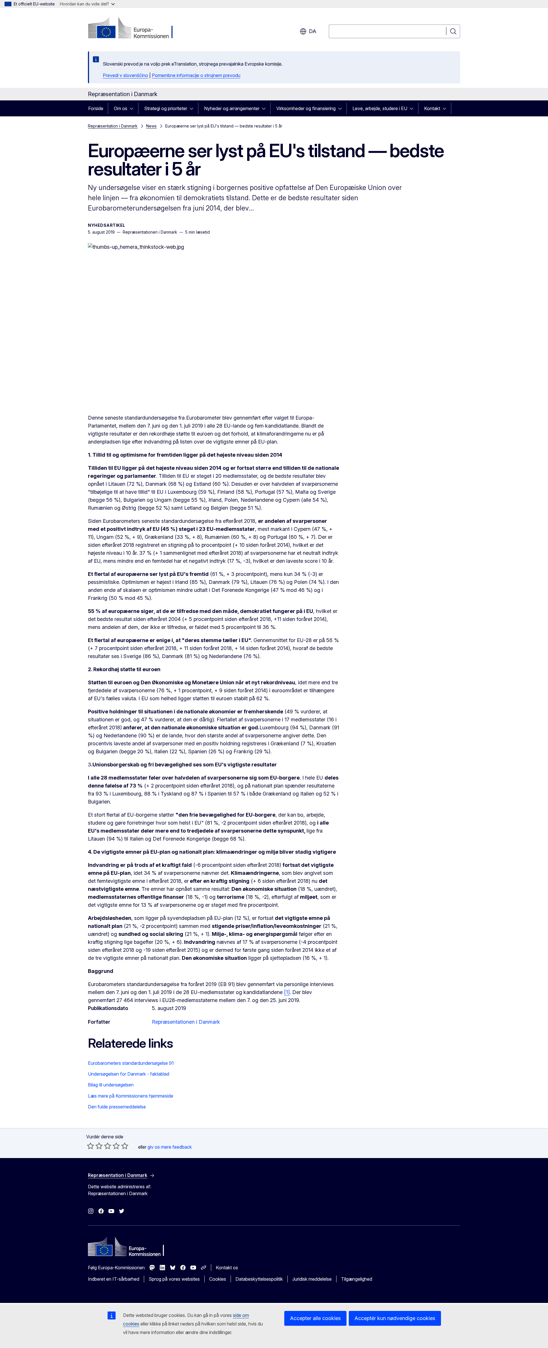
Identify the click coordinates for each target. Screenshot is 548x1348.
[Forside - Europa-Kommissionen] (134, 28)
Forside (95, 108)
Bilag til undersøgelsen (111, 1084)
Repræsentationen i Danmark (186, 1022)
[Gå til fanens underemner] (133, 108)
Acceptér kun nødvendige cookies (394, 1318)
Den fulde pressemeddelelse (117, 1106)
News (151, 126)
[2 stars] (94, 1145)
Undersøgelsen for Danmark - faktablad (128, 1073)
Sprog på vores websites (174, 1279)
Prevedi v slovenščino (125, 75)
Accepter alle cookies (315, 1318)
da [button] (312, 31)
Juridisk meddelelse (312, 1279)
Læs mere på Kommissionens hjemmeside (130, 1095)
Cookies (217, 1279)
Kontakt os (227, 1267)
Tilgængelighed (356, 1279)
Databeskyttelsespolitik (259, 1279)
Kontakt (432, 108)
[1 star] (90, 1145)
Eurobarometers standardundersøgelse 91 (131, 1063)
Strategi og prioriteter (165, 108)
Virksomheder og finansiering (306, 108)
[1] (287, 992)
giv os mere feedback (170, 1147)
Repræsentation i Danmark (113, 126)
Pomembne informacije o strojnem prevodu (196, 75)
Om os (120, 108)
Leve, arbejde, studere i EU (379, 108)
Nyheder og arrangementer (231, 108)
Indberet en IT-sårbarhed (113, 1279)
